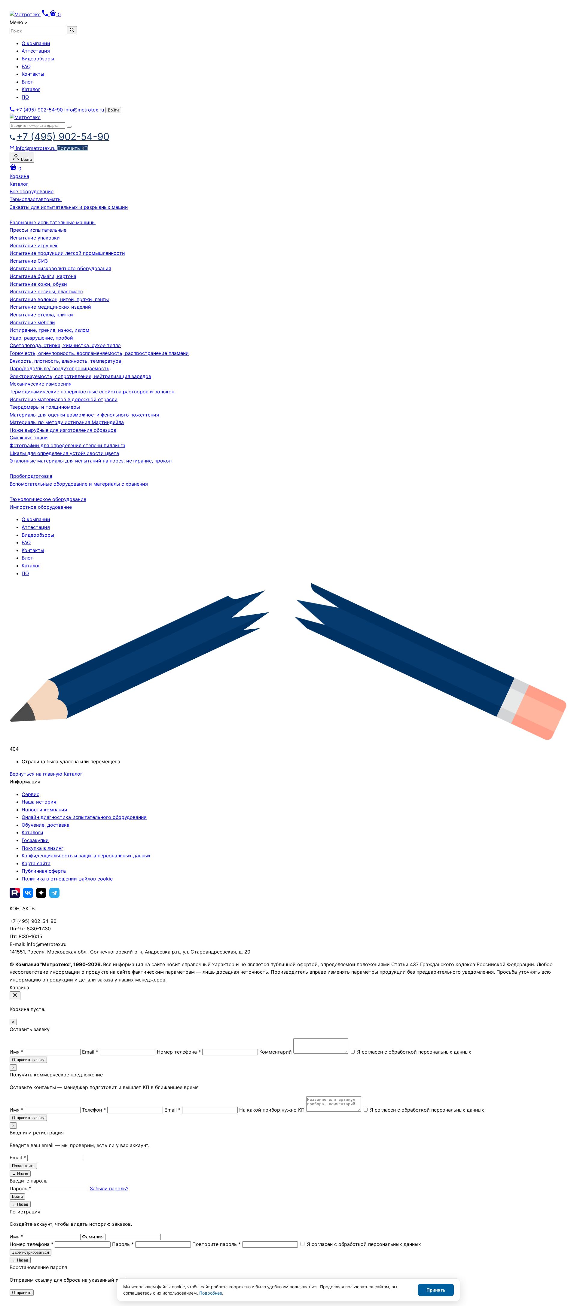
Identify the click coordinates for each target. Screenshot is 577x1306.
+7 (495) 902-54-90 (39, 110)
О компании (36, 43)
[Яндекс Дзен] (41, 893)
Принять (435, 1289)
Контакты (33, 74)
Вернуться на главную (36, 774)
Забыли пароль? (109, 1188)
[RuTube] (15, 893)
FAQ (26, 66)
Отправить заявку (28, 1059)
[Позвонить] (46, 14)
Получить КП (72, 148)
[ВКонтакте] (28, 893)
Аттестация (36, 51)
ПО (25, 97)
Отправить (21, 1292)
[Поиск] (69, 127)
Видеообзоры (38, 59)
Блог (27, 82)
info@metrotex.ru (84, 110)
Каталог (31, 89)
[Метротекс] (25, 117)
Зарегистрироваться (30, 1252)
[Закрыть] (15, 995)
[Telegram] (54, 893)
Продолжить (23, 1166)
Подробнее (210, 1292)
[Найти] (72, 30)
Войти (113, 110)
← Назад (20, 1173)
